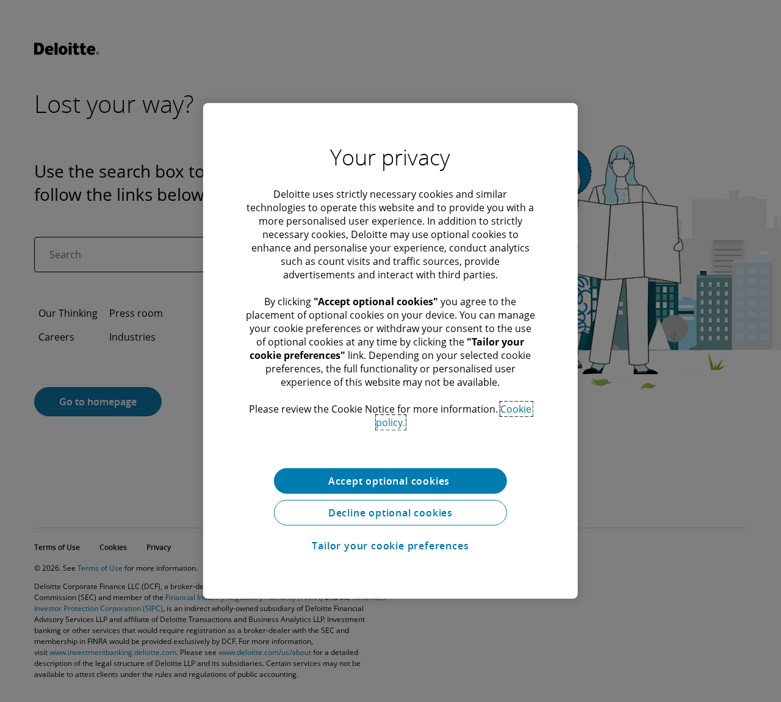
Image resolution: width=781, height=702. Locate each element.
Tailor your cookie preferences (390, 545)
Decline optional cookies (390, 512)
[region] (390, 351)
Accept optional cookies (390, 481)
